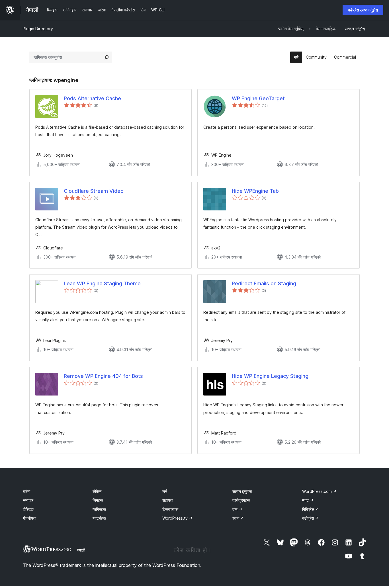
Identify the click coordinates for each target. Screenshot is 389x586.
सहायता (167, 500)
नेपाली (81, 550)
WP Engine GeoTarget (258, 98)
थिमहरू (98, 500)
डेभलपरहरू (170, 509)
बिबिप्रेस (310, 509)
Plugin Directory (38, 28)
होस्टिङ (28, 509)
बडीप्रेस (310, 518)
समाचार (28, 500)
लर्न (164, 491)
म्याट (308, 500)
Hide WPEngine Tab (255, 191)
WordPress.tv (177, 518)
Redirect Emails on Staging (264, 283)
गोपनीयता (29, 518)
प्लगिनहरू (99, 509)
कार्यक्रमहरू (241, 500)
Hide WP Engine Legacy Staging (270, 376)
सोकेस (97, 491)
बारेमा (26, 491)
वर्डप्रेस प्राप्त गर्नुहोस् (363, 9)
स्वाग (238, 518)
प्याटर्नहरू (99, 518)
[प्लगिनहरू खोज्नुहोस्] (106, 57)
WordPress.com (319, 491)
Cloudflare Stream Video (94, 191)
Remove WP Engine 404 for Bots (103, 376)
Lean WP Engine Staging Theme (102, 283)
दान (237, 509)
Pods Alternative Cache (92, 98)
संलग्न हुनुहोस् (242, 491)
